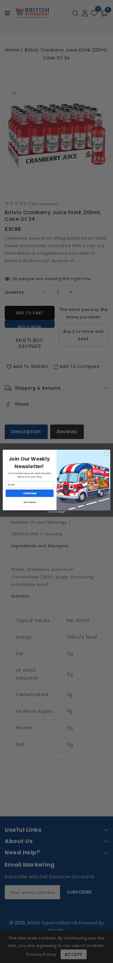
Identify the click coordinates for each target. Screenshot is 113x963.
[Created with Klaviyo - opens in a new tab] (56, 512)
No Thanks (30, 502)
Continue (29, 493)
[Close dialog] (106, 453)
